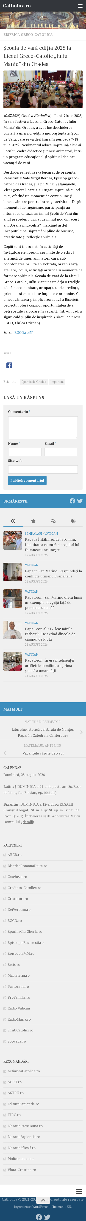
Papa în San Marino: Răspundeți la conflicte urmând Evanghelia (53, 573)
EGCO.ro (21, 332)
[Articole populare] (33, 521)
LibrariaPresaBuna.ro (25, 1125)
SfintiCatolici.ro (20, 1030)
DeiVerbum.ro (19, 909)
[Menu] (80, 6)
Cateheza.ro (17, 876)
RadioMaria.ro (19, 1019)
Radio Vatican (19, 1008)
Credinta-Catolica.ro (24, 887)
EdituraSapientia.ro (23, 1103)
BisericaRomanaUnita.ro (27, 865)
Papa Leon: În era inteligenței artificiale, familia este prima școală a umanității (49, 665)
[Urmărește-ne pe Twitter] (80, 501)
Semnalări (33, 534)
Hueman (58, 1206)
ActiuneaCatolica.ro (24, 1071)
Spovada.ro (17, 1041)
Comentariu (19, 411)
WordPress (40, 1206)
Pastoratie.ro (18, 986)
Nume (14, 443)
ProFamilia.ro (19, 997)
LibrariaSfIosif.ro (22, 1147)
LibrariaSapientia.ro (24, 1136)
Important (57, 382)
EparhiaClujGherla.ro (25, 931)
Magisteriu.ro (19, 975)
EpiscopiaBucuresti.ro (26, 942)
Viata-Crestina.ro (22, 1169)
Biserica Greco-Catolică (28, 34)
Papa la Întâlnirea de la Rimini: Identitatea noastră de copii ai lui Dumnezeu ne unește (52, 544)
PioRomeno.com (21, 1158)
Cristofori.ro (18, 898)
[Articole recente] (13, 521)
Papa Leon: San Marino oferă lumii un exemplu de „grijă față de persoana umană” (53, 602)
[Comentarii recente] (53, 521)
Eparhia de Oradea (34, 382)
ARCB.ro (15, 854)
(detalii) (50, 792)
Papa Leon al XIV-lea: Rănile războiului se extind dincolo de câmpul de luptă (50, 634)
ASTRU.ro (16, 1092)
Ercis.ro (14, 964)
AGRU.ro (15, 1081)
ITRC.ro (14, 1114)
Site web (15, 460)
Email (50, 443)
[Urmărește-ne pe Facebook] (72, 501)
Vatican (51, 534)
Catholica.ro (17, 6)
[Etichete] (73, 521)
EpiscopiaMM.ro (21, 953)
